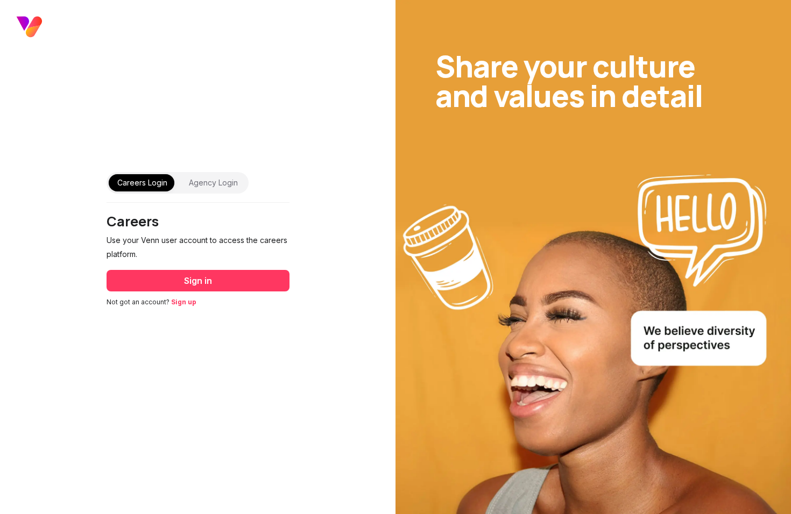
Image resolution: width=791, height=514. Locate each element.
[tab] (142, 182)
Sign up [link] (183, 302)
